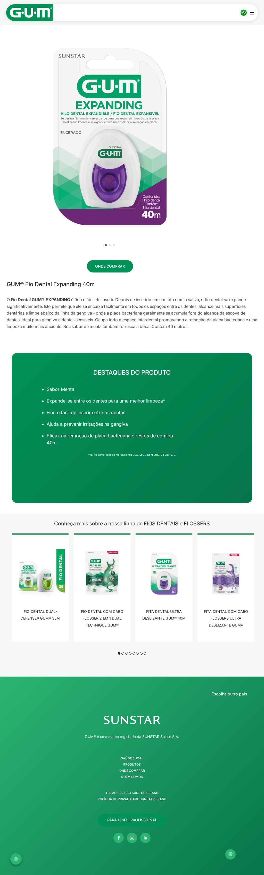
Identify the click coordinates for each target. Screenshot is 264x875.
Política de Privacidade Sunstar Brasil (132, 799)
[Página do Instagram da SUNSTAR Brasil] (132, 838)
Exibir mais (40, 634)
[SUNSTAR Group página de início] (132, 720)
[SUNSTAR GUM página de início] (29, 12)
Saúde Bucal (132, 758)
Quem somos (132, 776)
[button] (106, 245)
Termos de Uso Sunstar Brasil (132, 792)
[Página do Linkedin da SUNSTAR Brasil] (145, 838)
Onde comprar (132, 770)
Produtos (132, 764)
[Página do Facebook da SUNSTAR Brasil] (118, 838)
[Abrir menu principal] (253, 12)
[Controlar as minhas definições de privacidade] (230, 854)
